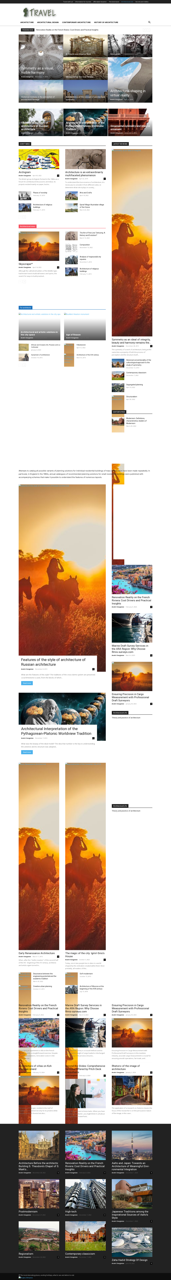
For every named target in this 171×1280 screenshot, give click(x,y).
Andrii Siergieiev (27, 77)
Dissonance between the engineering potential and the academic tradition (44, 976)
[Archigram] (39, 159)
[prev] (144, 29)
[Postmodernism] (39, 1193)
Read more (27, 683)
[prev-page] (20, 217)
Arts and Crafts (86, 193)
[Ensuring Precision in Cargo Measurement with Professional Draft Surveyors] (132, 676)
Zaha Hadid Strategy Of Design (129, 1260)
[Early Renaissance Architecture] (39, 856)
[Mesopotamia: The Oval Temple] (85, 71)
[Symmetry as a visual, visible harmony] (41, 57)
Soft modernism (86, 974)
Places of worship (40, 193)
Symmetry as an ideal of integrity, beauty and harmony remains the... (131, 341)
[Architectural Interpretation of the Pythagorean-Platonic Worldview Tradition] (85, 122)
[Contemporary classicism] (118, 375)
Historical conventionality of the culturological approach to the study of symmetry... (138, 362)
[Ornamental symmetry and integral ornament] (130, 122)
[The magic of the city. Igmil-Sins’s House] (85, 856)
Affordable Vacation (100, 2)
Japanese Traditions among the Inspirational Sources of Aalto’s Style (130, 1214)
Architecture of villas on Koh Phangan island (35, 1067)
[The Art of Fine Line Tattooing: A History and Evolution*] (71, 236)
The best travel (114, 2)
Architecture (27, 22)
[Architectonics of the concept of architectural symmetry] (85, 93)
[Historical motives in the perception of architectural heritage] (41, 93)
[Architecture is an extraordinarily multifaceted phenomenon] (85, 159)
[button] (149, 22)
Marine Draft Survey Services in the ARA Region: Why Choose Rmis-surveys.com (130, 648)
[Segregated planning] (118, 387)
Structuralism (131, 397)
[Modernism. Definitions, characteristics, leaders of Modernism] (118, 421)
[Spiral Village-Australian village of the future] (71, 207)
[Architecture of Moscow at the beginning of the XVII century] (71, 989)
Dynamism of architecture (40, 355)
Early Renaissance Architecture (37, 953)
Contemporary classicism (136, 373)
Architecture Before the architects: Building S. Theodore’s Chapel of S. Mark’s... (39, 1166)
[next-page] (24, 217)
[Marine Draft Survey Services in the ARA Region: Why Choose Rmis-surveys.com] (132, 628)
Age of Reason (73, 334)
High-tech (70, 1211)
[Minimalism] (130, 48)
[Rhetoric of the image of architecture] (132, 1090)
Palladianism (81, 345)
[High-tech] (85, 1193)
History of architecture (106, 22)
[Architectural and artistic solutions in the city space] (39, 326)
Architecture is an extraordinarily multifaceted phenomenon (84, 174)
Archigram (25, 172)
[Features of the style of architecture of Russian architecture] (41, 122)
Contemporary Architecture (76, 22)
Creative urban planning (42, 986)
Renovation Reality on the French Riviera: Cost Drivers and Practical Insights (67, 30)
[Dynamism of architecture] (24, 357)
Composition (85, 245)
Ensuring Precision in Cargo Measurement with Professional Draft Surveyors (130, 697)
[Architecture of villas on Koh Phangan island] (39, 1090)
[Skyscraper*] (39, 246)
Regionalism (26, 1253)
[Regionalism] (39, 1236)
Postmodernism (28, 1211)
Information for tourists (83, 2)
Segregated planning (134, 385)
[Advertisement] (64, 294)
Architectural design (48, 22)
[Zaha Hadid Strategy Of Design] (132, 1242)
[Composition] (71, 248)
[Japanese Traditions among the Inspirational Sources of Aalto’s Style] (132, 1193)
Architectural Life (127, 2)
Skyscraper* (26, 263)
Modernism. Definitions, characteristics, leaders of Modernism (136, 420)
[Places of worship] (25, 195)
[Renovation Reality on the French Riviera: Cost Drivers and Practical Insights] (132, 579)
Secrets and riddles (141, 2)
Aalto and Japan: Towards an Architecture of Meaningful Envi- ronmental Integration (130, 1166)
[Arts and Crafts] (71, 195)
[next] (148, 29)
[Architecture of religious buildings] (25, 207)
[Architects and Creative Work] (85, 48)
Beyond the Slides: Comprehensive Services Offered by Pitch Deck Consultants (85, 1069)
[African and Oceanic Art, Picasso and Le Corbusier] (24, 347)
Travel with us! (68, 2)
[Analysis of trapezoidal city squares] (71, 260)
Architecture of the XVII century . (88, 355)
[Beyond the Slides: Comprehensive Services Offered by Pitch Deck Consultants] (85, 1093)
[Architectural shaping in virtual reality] (130, 80)
